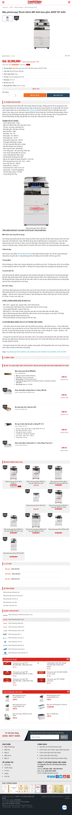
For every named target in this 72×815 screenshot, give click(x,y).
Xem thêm (36, 89)
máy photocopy (16, 807)
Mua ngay (36, 95)
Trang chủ (5, 7)
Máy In (6, 752)
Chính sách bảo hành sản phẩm (50, 752)
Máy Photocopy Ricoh (31, 7)
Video (6, 773)
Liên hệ (6, 776)
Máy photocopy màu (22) (10, 602)
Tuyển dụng (8, 768)
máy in (24, 807)
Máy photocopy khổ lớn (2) (10, 599)
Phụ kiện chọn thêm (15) (10, 605)
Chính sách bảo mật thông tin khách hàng (53, 758)
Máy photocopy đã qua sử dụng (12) (13, 595)
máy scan (30, 807)
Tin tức (6, 770)
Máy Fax (7, 750)
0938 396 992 (15, 569)
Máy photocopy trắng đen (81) (11, 592)
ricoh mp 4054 (61, 352)
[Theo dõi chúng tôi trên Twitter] (60, 776)
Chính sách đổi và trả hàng (48, 755)
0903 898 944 (16, 574)
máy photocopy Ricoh (25, 254)
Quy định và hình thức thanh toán (51, 747)
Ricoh (11, 7)
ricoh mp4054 (51, 352)
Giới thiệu (7, 765)
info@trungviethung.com (50, 773)
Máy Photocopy (19, 7)
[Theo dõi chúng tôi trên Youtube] (64, 776)
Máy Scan (7, 755)
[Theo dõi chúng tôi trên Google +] (68, 776)
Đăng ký (64, 737)
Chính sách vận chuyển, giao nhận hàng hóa (54, 750)
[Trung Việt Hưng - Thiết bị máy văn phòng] (35, 2)
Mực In (6, 758)
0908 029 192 (15, 579)
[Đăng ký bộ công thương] (50, 776)
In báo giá (59, 95)
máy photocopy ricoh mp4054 (36, 352)
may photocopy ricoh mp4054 (16, 352)
